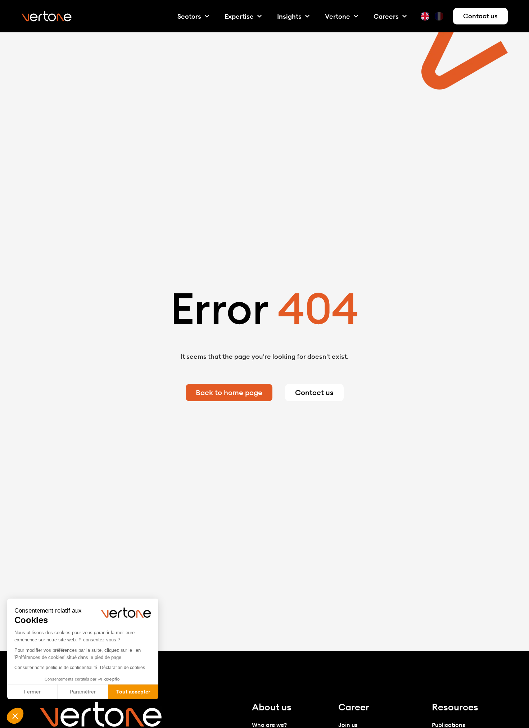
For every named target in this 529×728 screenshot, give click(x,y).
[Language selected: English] (434, 16)
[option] (440, 16)
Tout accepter (133, 692)
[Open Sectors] (206, 16)
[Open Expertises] (259, 16)
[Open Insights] (307, 16)
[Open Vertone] (355, 16)
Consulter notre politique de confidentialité (55, 667)
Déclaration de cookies (122, 667)
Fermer (32, 692)
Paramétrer (83, 692)
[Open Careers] (404, 16)
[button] (15, 715)
